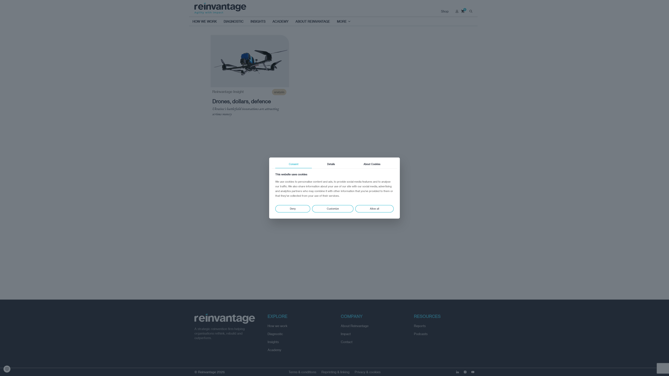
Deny (293, 208)
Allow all (374, 208)
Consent (293, 164)
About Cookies (372, 164)
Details (331, 164)
